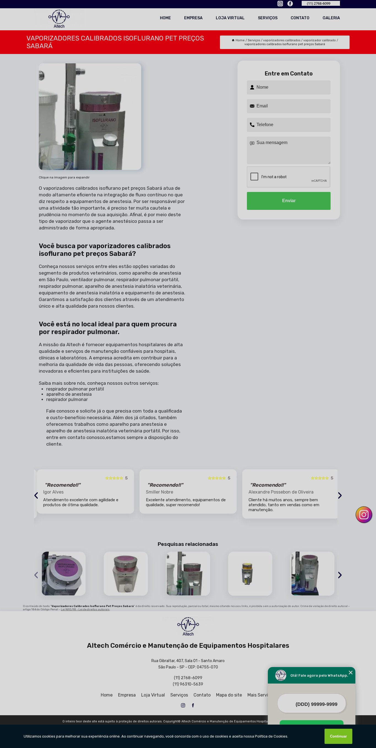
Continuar (338, 736)
